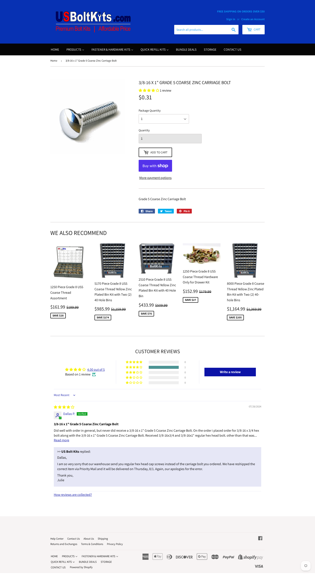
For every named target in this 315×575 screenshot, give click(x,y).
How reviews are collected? (73, 494)
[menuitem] (55, 49)
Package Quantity (149, 110)
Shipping (103, 538)
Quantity (144, 130)
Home (53, 60)
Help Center (56, 538)
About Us (89, 538)
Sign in (230, 19)
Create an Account (253, 19)
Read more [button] (61, 440)
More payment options (155, 178)
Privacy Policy (115, 544)
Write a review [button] (230, 372)
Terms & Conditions (92, 544)
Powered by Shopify (81, 567)
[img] (64, 407)
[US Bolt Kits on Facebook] (260, 538)
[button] (134, 367)
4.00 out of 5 (96, 369)
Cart (256, 29)
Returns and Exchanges (63, 544)
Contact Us (73, 538)
